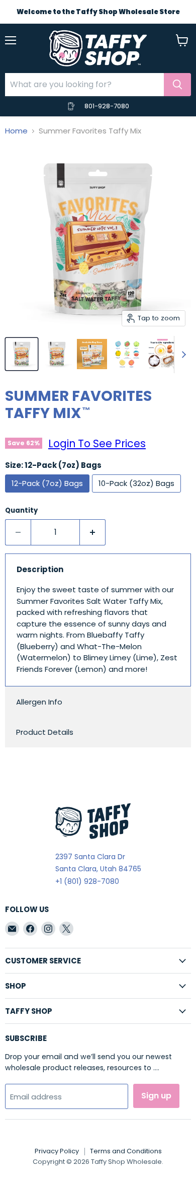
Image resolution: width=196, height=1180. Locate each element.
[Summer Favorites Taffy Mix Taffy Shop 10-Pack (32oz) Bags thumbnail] (57, 354)
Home (16, 130)
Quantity (21, 510)
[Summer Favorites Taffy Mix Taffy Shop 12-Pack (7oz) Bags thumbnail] (22, 354)
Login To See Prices (97, 443)
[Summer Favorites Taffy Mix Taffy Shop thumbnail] (92, 354)
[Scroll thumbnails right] (182, 354)
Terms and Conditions (126, 1151)
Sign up (156, 1095)
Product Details (44, 732)
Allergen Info (39, 702)
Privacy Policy (57, 1151)
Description (40, 569)
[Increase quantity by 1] (93, 532)
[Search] (177, 84)
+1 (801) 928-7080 (87, 881)
